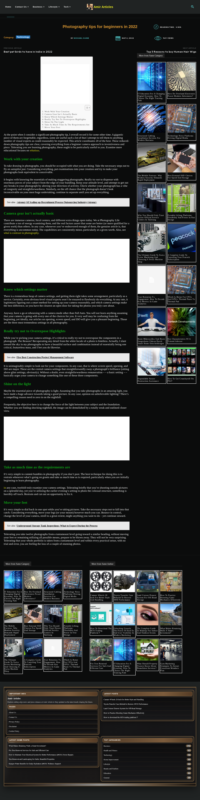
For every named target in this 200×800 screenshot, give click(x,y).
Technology (23, 37)
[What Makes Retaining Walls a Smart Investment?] (171, 614)
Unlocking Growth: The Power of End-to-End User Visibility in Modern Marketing (124, 631)
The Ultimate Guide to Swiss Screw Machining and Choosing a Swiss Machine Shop (151, 258)
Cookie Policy (14, 731)
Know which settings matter (59, 117)
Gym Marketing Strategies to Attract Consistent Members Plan (169, 667)
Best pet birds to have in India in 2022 (28, 51)
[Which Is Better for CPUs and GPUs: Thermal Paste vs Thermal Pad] (182, 280)
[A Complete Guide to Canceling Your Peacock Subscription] (182, 238)
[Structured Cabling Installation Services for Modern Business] (152, 119)
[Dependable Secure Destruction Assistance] (152, 362)
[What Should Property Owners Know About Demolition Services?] (147, 650)
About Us (12, 712)
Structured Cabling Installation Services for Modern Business (149, 138)
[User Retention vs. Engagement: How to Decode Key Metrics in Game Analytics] (152, 280)
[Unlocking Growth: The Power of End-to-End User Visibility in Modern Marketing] (124, 614)
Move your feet (52, 127)
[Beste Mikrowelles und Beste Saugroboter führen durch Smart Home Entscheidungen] (152, 322)
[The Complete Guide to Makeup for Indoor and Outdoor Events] (147, 614)
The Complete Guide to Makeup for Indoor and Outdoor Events (147, 630)
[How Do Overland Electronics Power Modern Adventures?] (182, 77)
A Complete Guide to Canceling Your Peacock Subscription (179, 257)
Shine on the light (54, 122)
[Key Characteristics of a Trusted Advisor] (182, 322)
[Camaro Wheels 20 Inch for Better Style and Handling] (101, 581)
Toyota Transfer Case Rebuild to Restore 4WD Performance (123, 597)
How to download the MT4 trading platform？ (101, 630)
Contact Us (13, 717)
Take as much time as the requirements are (67, 124)
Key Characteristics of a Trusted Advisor (179, 340)
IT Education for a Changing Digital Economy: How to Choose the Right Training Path (151, 97)
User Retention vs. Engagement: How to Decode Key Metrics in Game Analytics (151, 300)
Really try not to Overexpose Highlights (65, 119)
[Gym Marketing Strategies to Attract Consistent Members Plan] (171, 650)
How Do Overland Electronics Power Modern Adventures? (181, 95)
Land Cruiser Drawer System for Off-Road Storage (147, 597)
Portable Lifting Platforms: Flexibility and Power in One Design (181, 217)
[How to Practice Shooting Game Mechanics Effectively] (171, 581)
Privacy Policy (14, 721)
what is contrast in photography (21, 232)
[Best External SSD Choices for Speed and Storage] (182, 158)
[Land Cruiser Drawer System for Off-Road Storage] (147, 581)
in (5, 487)
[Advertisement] (66, 84)
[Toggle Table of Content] (86, 107)
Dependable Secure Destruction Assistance (148, 380)
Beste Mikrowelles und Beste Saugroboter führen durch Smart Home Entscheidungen (151, 341)
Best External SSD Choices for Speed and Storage (180, 176)
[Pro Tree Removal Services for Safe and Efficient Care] (101, 650)
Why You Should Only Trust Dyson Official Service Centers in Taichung (151, 217)
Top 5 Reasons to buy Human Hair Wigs (171, 51)
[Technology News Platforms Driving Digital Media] (182, 119)
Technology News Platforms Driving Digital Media (180, 137)
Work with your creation (57, 111)
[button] (192, 7)
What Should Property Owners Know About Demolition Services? (147, 666)
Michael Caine (81, 38)
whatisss (34, 150)
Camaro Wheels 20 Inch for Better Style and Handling (100, 597)
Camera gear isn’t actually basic (61, 114)
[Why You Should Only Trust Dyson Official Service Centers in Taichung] (152, 198)
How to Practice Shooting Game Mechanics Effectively (170, 597)
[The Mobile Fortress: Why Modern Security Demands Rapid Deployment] (152, 158)
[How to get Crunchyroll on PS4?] (182, 362)
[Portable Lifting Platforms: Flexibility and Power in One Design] (182, 198)
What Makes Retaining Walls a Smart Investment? (170, 630)
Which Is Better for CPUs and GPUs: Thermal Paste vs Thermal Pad (181, 299)
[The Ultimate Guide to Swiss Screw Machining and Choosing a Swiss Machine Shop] (152, 238)
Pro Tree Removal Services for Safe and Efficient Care (100, 666)
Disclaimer (13, 726)
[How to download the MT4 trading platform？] (101, 614)
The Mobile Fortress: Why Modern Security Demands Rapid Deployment (150, 177)
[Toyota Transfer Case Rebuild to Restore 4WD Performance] (124, 581)
